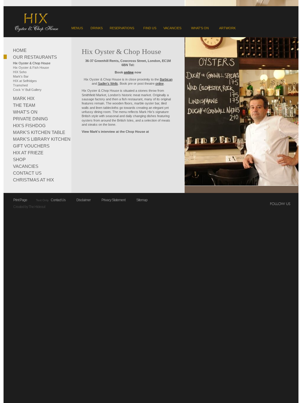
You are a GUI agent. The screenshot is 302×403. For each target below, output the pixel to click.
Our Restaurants (35, 57)
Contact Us (27, 173)
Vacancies (172, 28)
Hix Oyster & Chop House (31, 63)
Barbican (166, 79)
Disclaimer (83, 200)
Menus (77, 28)
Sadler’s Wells (108, 83)
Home (20, 50)
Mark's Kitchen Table (39, 132)
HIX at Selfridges (25, 81)
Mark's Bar (21, 76)
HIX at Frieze (28, 152)
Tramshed (20, 85)
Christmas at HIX (33, 179)
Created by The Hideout (29, 207)
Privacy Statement (113, 200)
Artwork (227, 28)
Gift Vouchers (31, 145)
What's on (25, 111)
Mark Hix (24, 98)
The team (24, 105)
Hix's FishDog (29, 125)
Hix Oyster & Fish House (31, 67)
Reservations (122, 28)
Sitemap (141, 200)
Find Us (149, 28)
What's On (200, 28)
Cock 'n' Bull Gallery (27, 89)
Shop (19, 159)
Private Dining (30, 118)
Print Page (20, 200)
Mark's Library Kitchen (41, 139)
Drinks (97, 28)
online (159, 83)
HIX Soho (20, 72)
